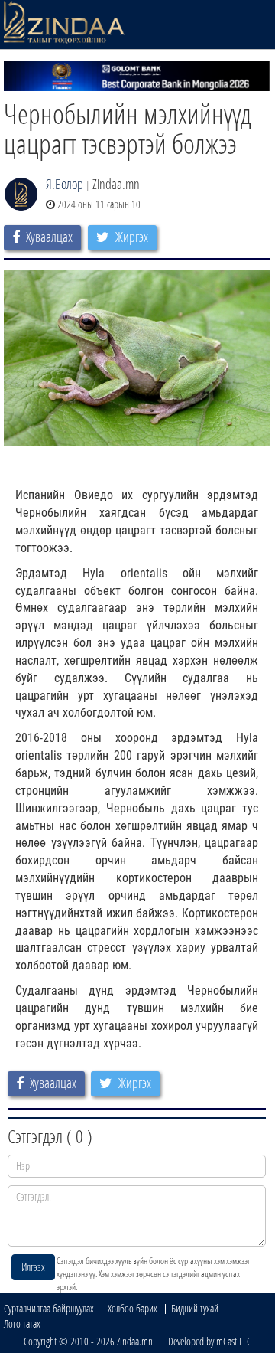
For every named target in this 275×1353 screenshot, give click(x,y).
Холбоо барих (132, 1308)
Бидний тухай (194, 1308)
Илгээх (33, 1267)
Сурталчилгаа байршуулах (49, 1308)
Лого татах (22, 1323)
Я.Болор (64, 184)
